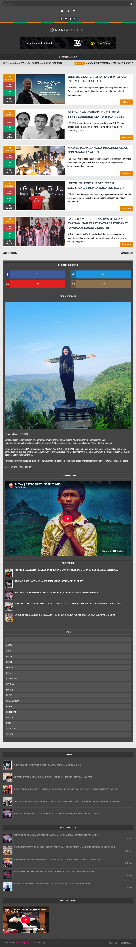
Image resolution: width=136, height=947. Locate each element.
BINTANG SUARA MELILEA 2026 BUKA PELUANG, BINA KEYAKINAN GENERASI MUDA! (57, 592)
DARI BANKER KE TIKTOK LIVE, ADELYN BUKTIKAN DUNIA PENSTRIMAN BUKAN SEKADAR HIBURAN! (65, 615)
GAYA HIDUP (11, 679)
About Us (113, 943)
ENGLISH (9, 667)
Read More (126, 102)
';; (6, 640)
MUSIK (9, 695)
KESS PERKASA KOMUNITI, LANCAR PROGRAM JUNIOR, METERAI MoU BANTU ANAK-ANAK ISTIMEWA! (66, 570)
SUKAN (9, 723)
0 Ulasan (130, 839)
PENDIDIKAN (11, 712)
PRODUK (9, 718)
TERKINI (9, 734)
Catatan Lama (127, 253)
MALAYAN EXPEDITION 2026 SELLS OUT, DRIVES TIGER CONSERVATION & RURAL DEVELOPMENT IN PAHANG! (68, 603)
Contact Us (126, 943)
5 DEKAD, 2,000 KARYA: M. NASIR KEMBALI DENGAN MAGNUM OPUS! (49, 581)
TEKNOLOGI (11, 729)
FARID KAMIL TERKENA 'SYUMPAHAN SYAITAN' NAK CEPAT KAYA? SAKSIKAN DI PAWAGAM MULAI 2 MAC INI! (97, 223)
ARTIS (9, 137)
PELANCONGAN (12, 701)
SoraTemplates (23, 943)
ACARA (9, 102)
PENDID (9, 706)
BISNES (9, 662)
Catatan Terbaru (10, 253)
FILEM (8, 673)
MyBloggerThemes (54, 942)
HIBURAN (10, 684)
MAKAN (9, 690)
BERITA (9, 656)
